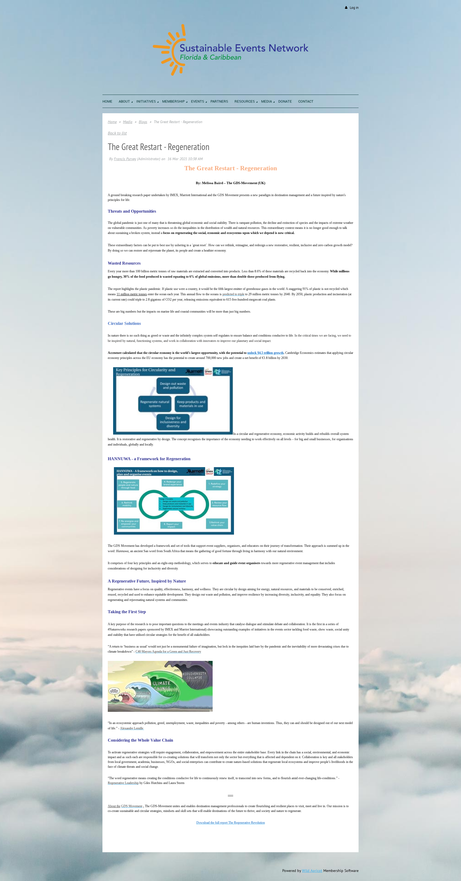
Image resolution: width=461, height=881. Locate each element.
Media (127, 121)
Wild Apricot (312, 870)
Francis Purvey (125, 158)
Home (112, 121)
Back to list (117, 133)
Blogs (143, 121)
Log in (354, 7)
